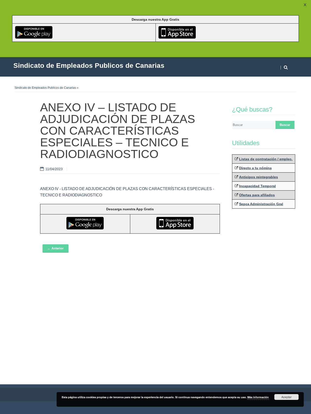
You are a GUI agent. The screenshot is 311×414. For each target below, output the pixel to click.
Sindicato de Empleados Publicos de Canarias (45, 87)
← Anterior (55, 248)
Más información (258, 397)
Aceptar (286, 397)
